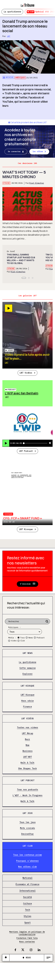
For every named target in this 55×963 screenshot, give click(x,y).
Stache (6, 183)
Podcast (12, 389)
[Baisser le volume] (50, 443)
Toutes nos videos (27, 727)
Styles (27, 916)
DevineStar (27, 834)
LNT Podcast (26, 451)
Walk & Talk (27, 762)
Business (28, 751)
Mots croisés (27, 828)
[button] (24, 278)
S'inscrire (25, 584)
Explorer (28, 674)
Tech (27, 910)
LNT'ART (27, 757)
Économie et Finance (27, 884)
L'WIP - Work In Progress (27, 795)
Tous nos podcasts (27, 789)
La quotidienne (12, 11)
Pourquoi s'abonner (27, 861)
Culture (27, 903)
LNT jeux (28, 813)
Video (14, 640)
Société (27, 897)
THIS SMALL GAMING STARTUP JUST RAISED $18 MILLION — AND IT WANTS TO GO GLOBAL (21, 259)
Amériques (20, 77)
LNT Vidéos (26, 372)
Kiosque (9, 514)
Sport (27, 922)
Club (22, 640)
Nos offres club (27, 866)
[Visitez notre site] (6, 957)
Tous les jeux (27, 822)
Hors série (27, 700)
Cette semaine (27, 668)
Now (27, 745)
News (30, 637)
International (27, 890)
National (28, 878)
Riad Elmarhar (36, 183)
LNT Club (28, 845)
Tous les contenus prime (27, 855)
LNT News (28, 653)
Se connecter (14, 151)
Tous (22, 637)
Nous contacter (27, 941)
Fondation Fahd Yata (27, 938)
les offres (38, 151)
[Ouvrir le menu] (48, 957)
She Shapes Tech (27, 768)
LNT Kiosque (26, 529)
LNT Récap (27, 733)
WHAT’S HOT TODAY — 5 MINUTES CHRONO (24, 174)
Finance (27, 706)
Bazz (27, 739)
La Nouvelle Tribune (27, 4)
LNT (8, 36)
